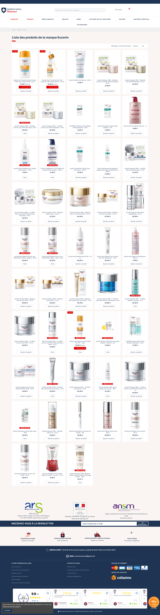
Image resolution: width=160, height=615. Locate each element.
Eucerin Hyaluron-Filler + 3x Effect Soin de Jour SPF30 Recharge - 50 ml (52, 126)
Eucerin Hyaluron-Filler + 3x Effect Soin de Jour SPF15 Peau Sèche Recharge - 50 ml (25, 214)
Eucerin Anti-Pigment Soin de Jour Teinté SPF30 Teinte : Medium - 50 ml (24, 257)
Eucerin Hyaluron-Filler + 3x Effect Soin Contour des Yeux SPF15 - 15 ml (52, 388)
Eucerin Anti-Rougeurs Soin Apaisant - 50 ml (107, 562)
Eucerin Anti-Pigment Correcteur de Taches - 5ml (80, 431)
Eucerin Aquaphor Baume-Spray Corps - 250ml (25, 520)
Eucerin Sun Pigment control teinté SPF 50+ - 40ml (80, 342)
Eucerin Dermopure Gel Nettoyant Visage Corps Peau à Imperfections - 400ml (107, 170)
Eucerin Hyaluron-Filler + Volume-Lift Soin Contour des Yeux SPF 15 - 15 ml (135, 520)
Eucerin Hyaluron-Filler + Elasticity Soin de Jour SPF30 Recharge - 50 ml (24, 126)
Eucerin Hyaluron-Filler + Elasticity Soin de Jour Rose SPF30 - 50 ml (80, 213)
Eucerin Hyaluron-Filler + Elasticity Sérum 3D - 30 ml (52, 431)
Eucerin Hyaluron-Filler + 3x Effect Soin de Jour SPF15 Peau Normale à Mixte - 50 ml (52, 342)
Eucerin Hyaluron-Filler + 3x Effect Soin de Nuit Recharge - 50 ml (135, 169)
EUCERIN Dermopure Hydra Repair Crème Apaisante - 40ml (80, 126)
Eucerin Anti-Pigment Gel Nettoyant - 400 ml (135, 257)
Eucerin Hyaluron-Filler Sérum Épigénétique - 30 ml (135, 213)
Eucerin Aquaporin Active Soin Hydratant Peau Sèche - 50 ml (25, 388)
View (24, 133)
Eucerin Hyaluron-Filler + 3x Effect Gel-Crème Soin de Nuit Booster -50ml (107, 299)
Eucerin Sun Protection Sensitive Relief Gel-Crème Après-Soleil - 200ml (107, 474)
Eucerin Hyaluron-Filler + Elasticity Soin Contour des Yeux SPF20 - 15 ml (80, 299)
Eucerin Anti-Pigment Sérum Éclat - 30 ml (80, 257)
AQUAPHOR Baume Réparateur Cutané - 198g (52, 520)
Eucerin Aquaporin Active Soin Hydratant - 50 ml (135, 562)
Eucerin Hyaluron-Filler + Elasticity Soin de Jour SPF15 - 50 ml (25, 299)
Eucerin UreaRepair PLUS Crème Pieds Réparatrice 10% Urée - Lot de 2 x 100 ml (107, 606)
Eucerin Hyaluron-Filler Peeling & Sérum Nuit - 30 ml (107, 520)
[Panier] (129, 9)
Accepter (7, 610)
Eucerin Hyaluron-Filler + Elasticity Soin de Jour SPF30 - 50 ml (107, 213)
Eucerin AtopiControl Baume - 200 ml (80, 80)
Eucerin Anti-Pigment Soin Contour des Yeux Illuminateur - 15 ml (107, 257)
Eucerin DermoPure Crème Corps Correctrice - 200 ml (80, 169)
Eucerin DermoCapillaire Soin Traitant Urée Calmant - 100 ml (25, 169)
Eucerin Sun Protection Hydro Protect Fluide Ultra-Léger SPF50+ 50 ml (25, 80)
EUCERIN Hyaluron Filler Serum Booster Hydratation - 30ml (135, 342)
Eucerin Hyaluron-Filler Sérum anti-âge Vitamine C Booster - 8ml (107, 342)
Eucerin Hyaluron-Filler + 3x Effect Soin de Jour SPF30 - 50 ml (25, 342)
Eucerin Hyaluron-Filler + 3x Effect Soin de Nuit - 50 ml (80, 388)
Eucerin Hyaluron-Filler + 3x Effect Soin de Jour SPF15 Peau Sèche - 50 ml (135, 388)
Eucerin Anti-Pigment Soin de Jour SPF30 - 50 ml (25, 474)
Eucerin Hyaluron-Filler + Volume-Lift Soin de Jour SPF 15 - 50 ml (25, 562)
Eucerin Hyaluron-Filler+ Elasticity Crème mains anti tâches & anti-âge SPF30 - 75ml (80, 475)
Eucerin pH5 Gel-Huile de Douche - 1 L (135, 126)
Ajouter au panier (26, 91)
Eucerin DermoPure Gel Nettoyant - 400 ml (135, 605)
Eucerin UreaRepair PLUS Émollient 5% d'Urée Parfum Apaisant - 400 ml (52, 169)
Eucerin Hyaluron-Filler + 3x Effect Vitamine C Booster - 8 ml (135, 299)
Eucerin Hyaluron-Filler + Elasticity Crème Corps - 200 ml (52, 213)
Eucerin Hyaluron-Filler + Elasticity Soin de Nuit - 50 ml (52, 299)
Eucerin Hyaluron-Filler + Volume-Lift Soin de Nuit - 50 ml (52, 562)
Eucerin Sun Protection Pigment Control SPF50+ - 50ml (135, 474)
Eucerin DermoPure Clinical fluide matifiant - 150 (108, 126)
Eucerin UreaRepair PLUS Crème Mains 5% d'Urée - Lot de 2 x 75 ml (52, 474)
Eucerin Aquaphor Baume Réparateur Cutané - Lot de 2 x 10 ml (80, 605)
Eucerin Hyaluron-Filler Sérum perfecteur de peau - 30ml (107, 388)
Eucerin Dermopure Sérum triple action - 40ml (24, 431)
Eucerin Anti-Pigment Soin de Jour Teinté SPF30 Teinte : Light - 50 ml (52, 257)
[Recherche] (104, 10)
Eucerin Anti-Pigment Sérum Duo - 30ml (107, 431)
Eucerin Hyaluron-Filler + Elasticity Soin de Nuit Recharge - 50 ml (135, 80)
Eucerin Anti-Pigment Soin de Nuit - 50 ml (135, 431)
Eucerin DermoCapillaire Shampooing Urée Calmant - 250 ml (80, 520)
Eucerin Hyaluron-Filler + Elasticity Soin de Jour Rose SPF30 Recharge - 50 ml (107, 81)
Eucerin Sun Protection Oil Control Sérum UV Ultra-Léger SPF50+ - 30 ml (52, 80)
